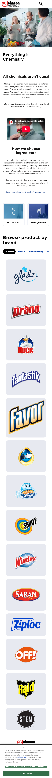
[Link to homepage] (11, 4)
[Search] (40, 3)
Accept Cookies (26, 773)
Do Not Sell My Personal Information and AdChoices (26, 767)
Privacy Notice (23, 757)
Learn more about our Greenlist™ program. (26, 192)
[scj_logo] (26, 742)
